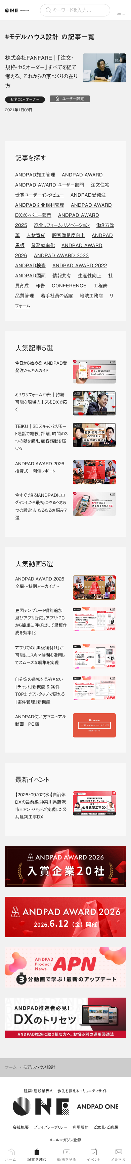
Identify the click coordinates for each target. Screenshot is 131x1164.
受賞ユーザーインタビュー (39, 195)
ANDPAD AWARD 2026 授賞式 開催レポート (39, 467)
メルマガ (118, 1159)
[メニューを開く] (121, 10)
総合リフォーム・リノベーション (62, 225)
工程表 (100, 285)
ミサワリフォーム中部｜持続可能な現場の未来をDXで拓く (41, 402)
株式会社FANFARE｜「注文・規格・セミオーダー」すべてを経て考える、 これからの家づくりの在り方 (41, 71)
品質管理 (24, 295)
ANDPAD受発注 (88, 195)
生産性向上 (89, 275)
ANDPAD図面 (30, 275)
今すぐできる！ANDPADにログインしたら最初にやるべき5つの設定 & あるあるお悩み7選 (41, 506)
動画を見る (67, 1159)
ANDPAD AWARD (82, 174)
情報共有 (61, 275)
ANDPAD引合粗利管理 (39, 205)
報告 (40, 285)
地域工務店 (91, 295)
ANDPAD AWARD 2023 (61, 255)
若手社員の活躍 (57, 295)
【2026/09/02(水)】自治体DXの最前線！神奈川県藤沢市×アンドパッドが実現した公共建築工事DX (41, 806)
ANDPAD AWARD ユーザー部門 (49, 185)
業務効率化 (43, 245)
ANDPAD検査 (30, 265)
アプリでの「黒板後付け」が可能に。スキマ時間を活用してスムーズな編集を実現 (40, 655)
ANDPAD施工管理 (35, 174)
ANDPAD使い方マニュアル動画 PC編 (40, 720)
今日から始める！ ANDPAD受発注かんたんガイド (41, 367)
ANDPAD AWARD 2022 (79, 265)
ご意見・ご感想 (106, 1127)
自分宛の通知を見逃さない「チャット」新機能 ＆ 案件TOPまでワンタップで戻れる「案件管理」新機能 (39, 690)
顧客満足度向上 (68, 235)
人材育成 (36, 235)
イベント (93, 1159)
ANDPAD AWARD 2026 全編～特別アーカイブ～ (39, 583)
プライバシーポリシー (51, 1127)
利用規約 (81, 1127)
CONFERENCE (69, 285)
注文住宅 (100, 185)
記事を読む (37, 1159)
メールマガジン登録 (65, 1140)
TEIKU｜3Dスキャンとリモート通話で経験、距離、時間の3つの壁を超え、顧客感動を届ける (41, 437)
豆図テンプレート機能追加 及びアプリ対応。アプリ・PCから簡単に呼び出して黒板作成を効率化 (41, 621)
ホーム (11, 1067)
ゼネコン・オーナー (25, 99)
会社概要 (21, 1127)
